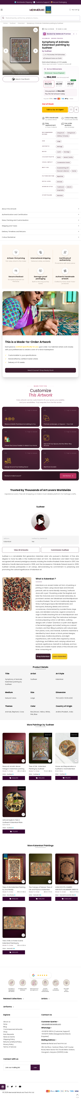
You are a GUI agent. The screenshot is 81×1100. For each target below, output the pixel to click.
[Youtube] (20, 1087)
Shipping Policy (9, 1039)
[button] (60, 34)
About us (6, 1022)
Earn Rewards (8, 1034)
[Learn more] (56, 29)
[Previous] (6, 50)
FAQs (5, 1024)
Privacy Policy (8, 1044)
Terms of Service (9, 1047)
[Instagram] (7, 1087)
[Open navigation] (6, 9)
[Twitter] (12, 1087)
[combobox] (40, 18)
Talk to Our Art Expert (55, 110)
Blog (5, 1027)
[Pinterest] (15, 1087)
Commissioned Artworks (12, 1029)
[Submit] (3, 17)
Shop (5, 1032)
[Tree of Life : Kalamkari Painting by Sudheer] (40, 748)
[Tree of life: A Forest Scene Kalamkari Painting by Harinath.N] (14, 922)
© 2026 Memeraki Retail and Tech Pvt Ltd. (18, 1092)
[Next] (35, 50)
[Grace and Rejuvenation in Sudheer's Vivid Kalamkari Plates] (66, 748)
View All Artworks (21, 550)
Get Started (67, 476)
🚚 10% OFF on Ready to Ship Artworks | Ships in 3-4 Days (40, 2)
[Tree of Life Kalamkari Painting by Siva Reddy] (14, 869)
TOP (77, 1097)
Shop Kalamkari (43, 656)
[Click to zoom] (35, 30)
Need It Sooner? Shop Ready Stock (40, 370)
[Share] (76, 110)
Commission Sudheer (60, 550)
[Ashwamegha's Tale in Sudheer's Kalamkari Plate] (14, 801)
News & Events (9, 1037)
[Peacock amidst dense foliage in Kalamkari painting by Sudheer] (14, 748)
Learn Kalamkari (59, 656)
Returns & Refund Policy (12, 1042)
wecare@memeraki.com (51, 1024)
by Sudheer (47, 51)
